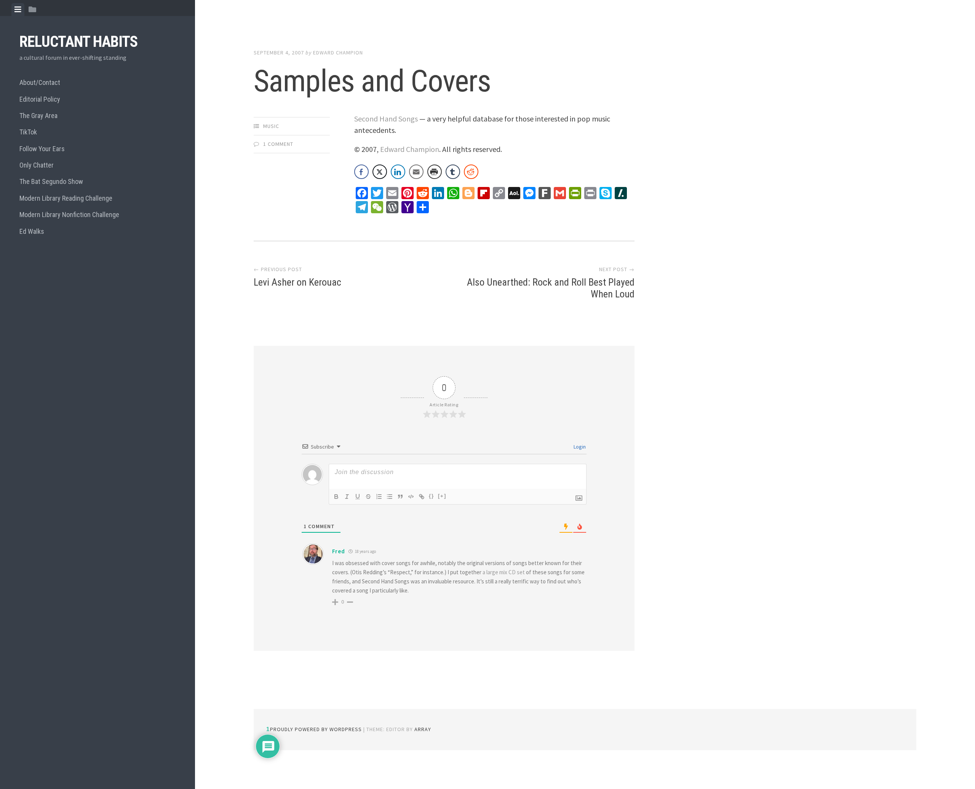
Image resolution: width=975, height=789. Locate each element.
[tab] (17, 9)
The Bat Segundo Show (51, 181)
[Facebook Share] (361, 172)
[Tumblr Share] (453, 172)
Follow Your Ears (42, 149)
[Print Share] (434, 172)
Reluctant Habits (78, 42)
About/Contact (39, 82)
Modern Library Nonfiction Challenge (69, 215)
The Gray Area (38, 116)
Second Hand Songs (386, 118)
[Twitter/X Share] (379, 172)
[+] (442, 496)
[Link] (421, 496)
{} (431, 496)
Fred (338, 551)
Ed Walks (31, 231)
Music (271, 126)
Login (579, 446)
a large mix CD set (504, 572)
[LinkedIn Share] (398, 172)
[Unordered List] (389, 496)
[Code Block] (411, 496)
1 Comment (278, 144)
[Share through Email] (416, 172)
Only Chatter (36, 165)
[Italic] (347, 496)
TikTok (28, 132)
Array (422, 729)
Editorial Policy (39, 99)
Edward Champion (338, 52)
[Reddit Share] (471, 172)
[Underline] (357, 496)
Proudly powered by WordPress (316, 729)
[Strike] (368, 496)
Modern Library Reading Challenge (65, 198)
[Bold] (336, 496)
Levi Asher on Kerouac (297, 282)
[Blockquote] (400, 496)
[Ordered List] (379, 496)
